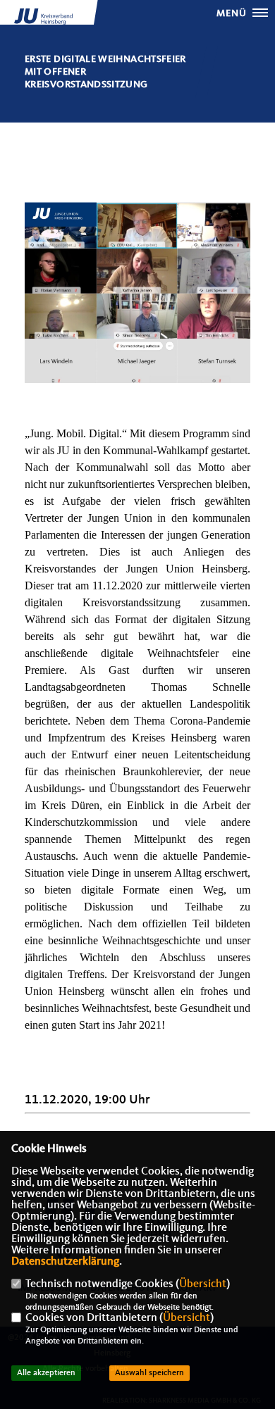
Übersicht (202, 1284)
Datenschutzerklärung (65, 1261)
